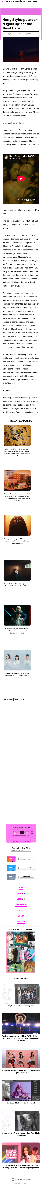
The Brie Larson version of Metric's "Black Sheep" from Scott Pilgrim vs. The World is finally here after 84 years (21, 1038)
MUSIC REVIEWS (21, 905)
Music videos (8, 700)
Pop (16, 700)
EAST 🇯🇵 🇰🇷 (21, 893)
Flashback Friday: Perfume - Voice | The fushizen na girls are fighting (21, 1072)
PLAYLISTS (21, 910)
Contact (21, 922)
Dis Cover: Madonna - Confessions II (21, 1103)
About (21, 916)
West (22, 700)
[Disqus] (21, 730)
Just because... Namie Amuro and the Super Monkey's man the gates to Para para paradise (21, 1166)
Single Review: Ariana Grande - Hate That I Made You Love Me (21, 1134)
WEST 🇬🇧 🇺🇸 (21, 899)
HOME (21, 888)
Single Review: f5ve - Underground (21, 1006)
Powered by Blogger (22, 1179)
